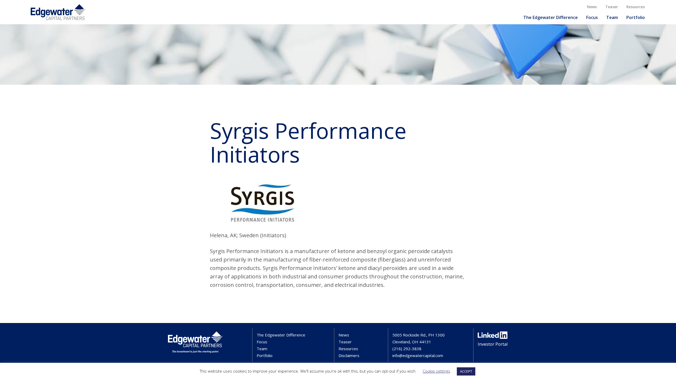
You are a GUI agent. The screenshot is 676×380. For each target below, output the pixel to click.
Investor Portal (493, 344)
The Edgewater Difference (550, 17)
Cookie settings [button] (436, 371)
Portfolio (635, 17)
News (592, 6)
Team (612, 17)
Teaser (611, 6)
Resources (635, 6)
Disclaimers (349, 355)
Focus (592, 17)
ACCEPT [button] (466, 371)
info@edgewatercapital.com (417, 355)
